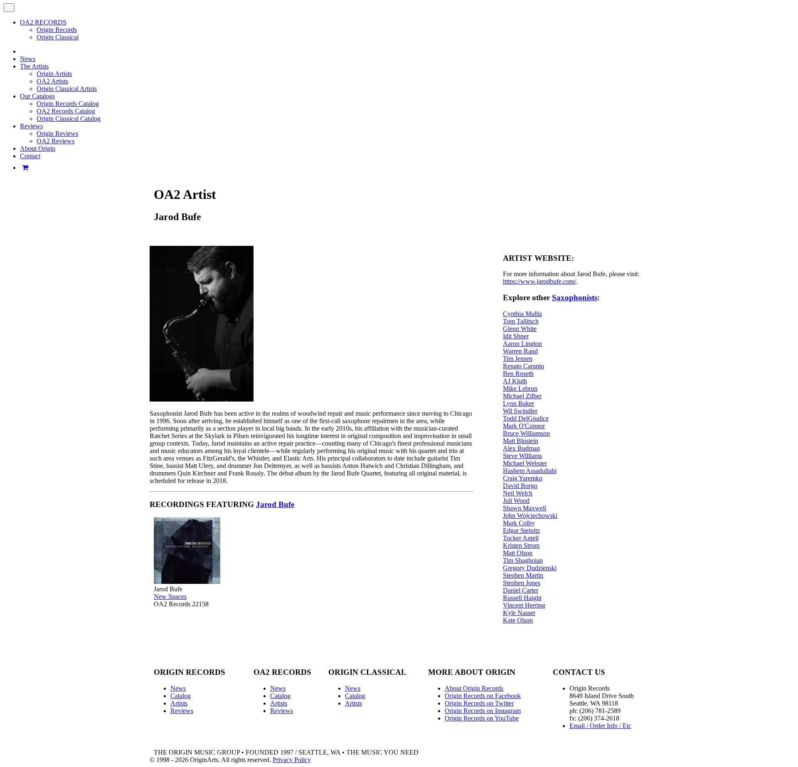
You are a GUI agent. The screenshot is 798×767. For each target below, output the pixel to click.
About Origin (37, 148)
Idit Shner (516, 336)
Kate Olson (518, 620)
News (27, 58)
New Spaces (170, 596)
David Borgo (520, 485)
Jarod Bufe (275, 504)
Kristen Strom (521, 545)
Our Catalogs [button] (37, 96)
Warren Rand (520, 351)
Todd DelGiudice (526, 418)
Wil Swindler (520, 410)
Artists (178, 703)
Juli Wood (516, 500)
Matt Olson (517, 552)
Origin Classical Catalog (69, 118)
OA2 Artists (52, 81)
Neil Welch (517, 493)
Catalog (180, 695)
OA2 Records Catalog (66, 111)
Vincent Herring (524, 605)
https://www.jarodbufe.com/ (539, 281)
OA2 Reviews (55, 141)
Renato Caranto (523, 366)
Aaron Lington (522, 343)
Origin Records (57, 29)
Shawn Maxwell (524, 508)
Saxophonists (574, 297)
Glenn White (520, 328)
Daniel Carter (520, 590)
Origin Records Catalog (68, 103)
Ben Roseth (518, 373)
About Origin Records (474, 688)
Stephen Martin (523, 575)
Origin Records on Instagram (483, 710)
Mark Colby (519, 523)
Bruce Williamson (526, 433)
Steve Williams (522, 455)
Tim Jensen (517, 358)
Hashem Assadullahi (530, 470)
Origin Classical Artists (67, 88)
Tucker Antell (521, 538)
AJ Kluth (515, 381)
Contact (30, 155)
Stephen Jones (521, 582)
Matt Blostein (520, 440)
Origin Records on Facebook (483, 695)
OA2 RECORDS (43, 22)
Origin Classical (58, 37)
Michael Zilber (522, 395)
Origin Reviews (57, 133)
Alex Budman (521, 448)
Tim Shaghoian (523, 560)
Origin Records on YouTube (482, 718)
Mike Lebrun (520, 388)
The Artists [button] (34, 66)
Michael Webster (525, 463)
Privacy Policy (292, 759)
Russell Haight (522, 597)
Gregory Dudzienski (530, 567)
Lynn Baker (518, 403)
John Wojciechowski (530, 515)
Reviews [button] (31, 126)
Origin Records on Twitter (479, 703)
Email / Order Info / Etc (600, 725)
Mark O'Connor (524, 425)
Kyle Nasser (519, 612)
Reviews (181, 710)
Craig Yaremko (522, 478)
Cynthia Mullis (522, 313)
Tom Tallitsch (521, 321)
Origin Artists (54, 73)
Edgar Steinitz (521, 530)
